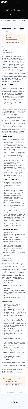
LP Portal (23, 2)
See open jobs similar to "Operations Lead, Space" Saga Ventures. (14, 41)
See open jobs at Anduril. (11, 39)
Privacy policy (11, 406)
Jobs (18, 2)
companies (8, 20)
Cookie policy (17, 406)
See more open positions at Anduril (14, 392)
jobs (2, 20)
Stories (14, 2)
